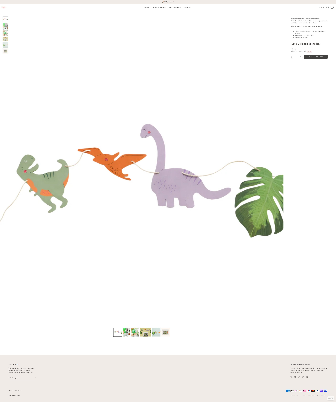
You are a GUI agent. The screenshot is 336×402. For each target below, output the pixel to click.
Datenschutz (294, 395)
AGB (289, 395)
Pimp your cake (323, 395)
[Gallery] (142, 190)
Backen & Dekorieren (159, 7)
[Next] (281, 185)
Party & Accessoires (175, 7)
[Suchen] (328, 7)
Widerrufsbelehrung (312, 395)
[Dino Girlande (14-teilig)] (5, 19)
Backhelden (16, 395)
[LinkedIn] (307, 377)
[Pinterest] (303, 377)
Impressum (302, 395)
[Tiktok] (299, 377)
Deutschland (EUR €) (14, 390)
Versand (309, 51)
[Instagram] (295, 377)
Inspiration (187, 7)
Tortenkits (146, 7)
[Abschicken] (35, 378)
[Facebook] (291, 377)
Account (321, 7)
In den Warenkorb (316, 57)
